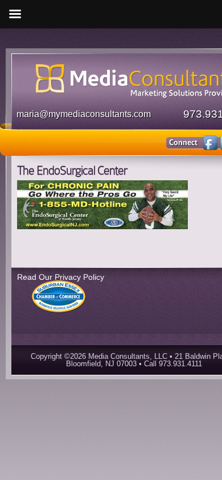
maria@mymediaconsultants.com (84, 114)
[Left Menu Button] (15, 14)
